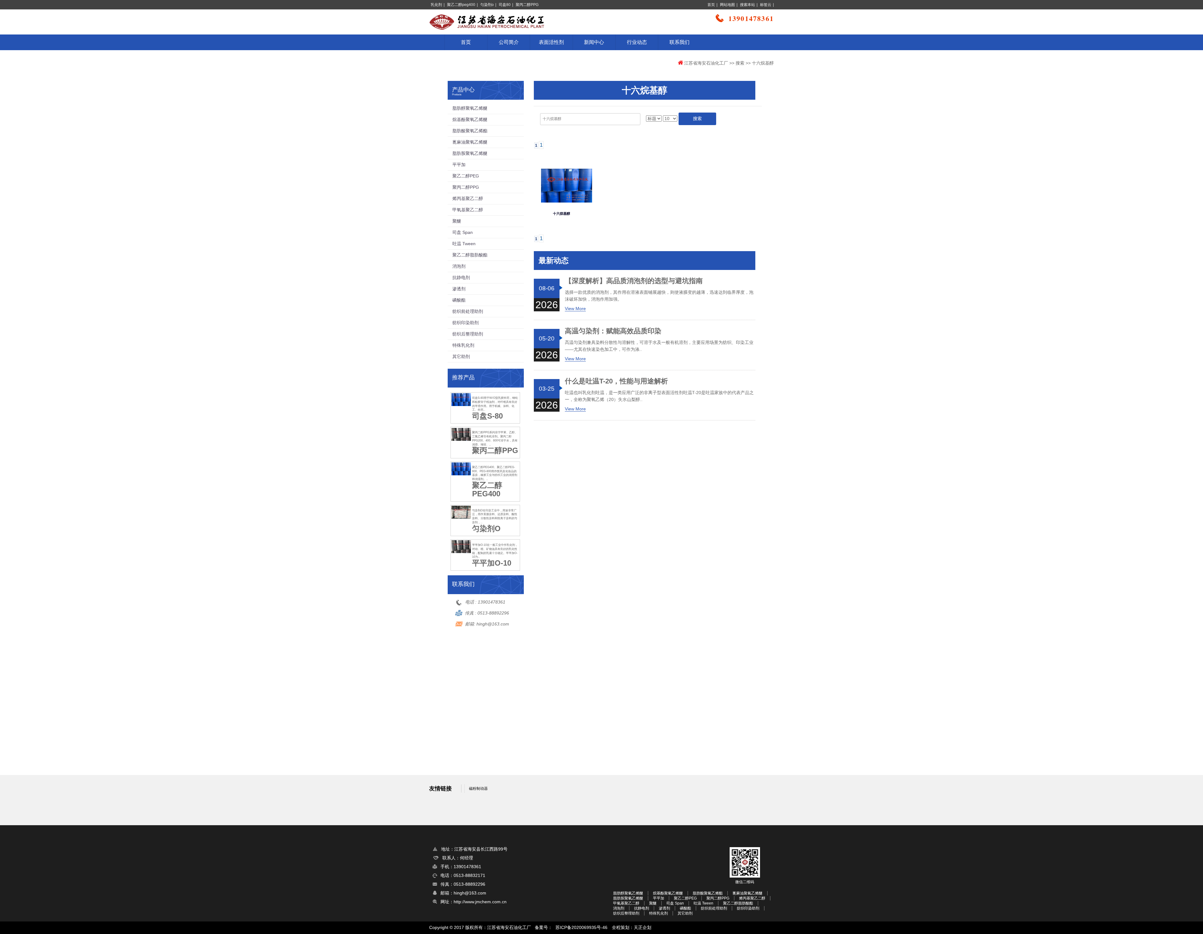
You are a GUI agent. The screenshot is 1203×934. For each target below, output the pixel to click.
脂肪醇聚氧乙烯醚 (469, 108)
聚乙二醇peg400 (461, 5)
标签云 (765, 5)
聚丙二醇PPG (527, 5)
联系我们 (679, 42)
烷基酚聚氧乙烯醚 (469, 119)
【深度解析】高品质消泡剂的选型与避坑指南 (634, 280)
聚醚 (456, 221)
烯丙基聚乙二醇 (467, 198)
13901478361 (491, 601)
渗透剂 (459, 288)
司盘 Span (462, 232)
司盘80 (505, 5)
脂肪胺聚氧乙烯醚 (469, 153)
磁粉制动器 (478, 788)
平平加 (459, 164)
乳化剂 (436, 5)
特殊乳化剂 (463, 345)
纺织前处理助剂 (467, 311)
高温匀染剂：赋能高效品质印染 (613, 331)
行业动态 (637, 42)
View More (575, 308)
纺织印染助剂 (465, 322)
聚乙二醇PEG (465, 175)
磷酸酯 (459, 300)
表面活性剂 (551, 42)
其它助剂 (461, 356)
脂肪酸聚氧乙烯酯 (469, 130)
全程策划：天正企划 (631, 927)
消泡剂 (459, 266)
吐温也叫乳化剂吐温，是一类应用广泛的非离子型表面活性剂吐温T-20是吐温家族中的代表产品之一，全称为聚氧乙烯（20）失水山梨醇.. (659, 396)
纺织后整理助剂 (467, 333)
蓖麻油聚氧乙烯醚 (469, 142)
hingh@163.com (493, 623)
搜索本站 (747, 5)
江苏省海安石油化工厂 (706, 63)
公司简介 (509, 42)
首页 (711, 5)
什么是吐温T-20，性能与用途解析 (616, 381)
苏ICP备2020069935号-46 (581, 927)
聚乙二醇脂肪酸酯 (469, 254)
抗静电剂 (461, 277)
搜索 (740, 63)
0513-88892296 (493, 612)
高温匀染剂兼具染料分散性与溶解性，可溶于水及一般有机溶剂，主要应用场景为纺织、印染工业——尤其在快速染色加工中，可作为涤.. (659, 346)
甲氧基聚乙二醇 (467, 209)
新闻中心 (594, 42)
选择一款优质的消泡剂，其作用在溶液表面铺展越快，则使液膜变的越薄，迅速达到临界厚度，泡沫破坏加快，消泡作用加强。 (659, 296)
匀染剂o (487, 5)
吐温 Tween (464, 243)
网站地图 (727, 5)
